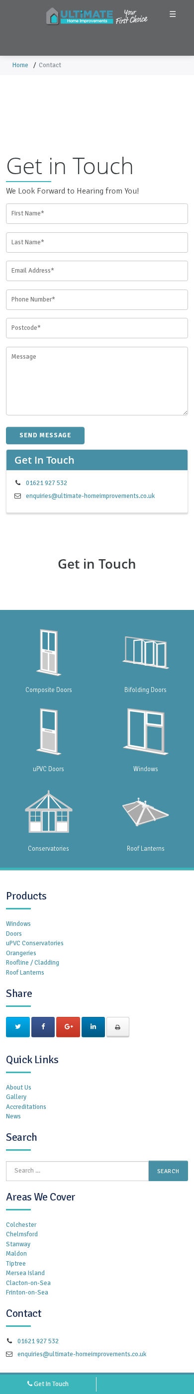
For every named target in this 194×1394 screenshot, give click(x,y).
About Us (18, 1088)
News (13, 1116)
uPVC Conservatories (35, 943)
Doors (14, 934)
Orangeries (21, 953)
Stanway (18, 1244)
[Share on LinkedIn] (93, 1027)
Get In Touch (50, 1384)
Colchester (21, 1225)
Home (20, 65)
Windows (18, 924)
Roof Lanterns (25, 973)
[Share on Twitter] (18, 1027)
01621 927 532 (46, 483)
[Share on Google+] (68, 1027)
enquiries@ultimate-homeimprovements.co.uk (90, 496)
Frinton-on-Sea (27, 1292)
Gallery (16, 1097)
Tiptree (16, 1264)
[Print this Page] (117, 1027)
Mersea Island (25, 1273)
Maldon (16, 1254)
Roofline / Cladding (32, 963)
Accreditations (26, 1107)
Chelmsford (22, 1234)
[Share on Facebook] (43, 1027)
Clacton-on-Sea (28, 1283)
